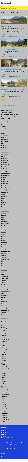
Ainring (8, 28)
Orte (21, 31)
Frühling (18, 28)
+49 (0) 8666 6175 (8, 437)
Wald (18, 52)
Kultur (22, 29)
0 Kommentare (17, 36)
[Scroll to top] (25, 459)
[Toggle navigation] (25, 3)
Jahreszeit (18, 29)
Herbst (13, 29)
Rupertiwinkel (10, 32)
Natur (17, 31)
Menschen (23, 51)
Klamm (14, 71)
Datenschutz (4, 453)
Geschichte (23, 28)
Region (22, 91)
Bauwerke (9, 91)
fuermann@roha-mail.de (15, 448)
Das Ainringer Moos (7, 26)
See (25, 91)
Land (8, 31)
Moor (11, 31)
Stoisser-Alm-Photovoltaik (9, 49)
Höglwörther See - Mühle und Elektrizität (13, 89)
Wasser (19, 32)
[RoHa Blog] (6, 3)
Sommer (15, 32)
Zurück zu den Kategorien (8, 105)
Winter (23, 32)
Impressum (4, 456)
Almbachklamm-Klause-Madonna (11, 69)
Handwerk (9, 29)
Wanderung (13, 28)
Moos (14, 31)
